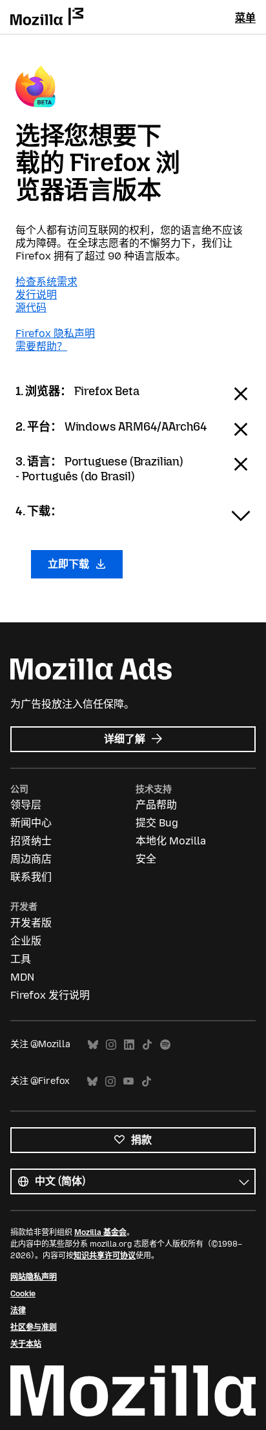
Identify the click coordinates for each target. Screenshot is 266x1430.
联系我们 (31, 877)
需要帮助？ (41, 346)
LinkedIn (129, 1045)
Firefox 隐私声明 (55, 333)
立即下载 (70, 564)
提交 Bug (157, 823)
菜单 (245, 18)
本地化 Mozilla (171, 841)
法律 (18, 1310)
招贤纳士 (31, 841)
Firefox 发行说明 (50, 995)
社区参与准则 (33, 1327)
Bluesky (93, 1045)
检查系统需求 (46, 282)
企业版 (25, 941)
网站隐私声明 (33, 1277)
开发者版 (31, 923)
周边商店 (31, 859)
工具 (20, 959)
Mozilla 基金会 (100, 1232)
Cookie (23, 1293)
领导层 (25, 805)
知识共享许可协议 (105, 1255)
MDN (22, 977)
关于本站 (25, 1344)
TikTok (147, 1045)
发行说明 (36, 295)
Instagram (111, 1045)
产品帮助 (156, 805)
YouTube (128, 1082)
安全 (146, 859)
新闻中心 (31, 823)
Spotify (165, 1045)
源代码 (30, 307)
